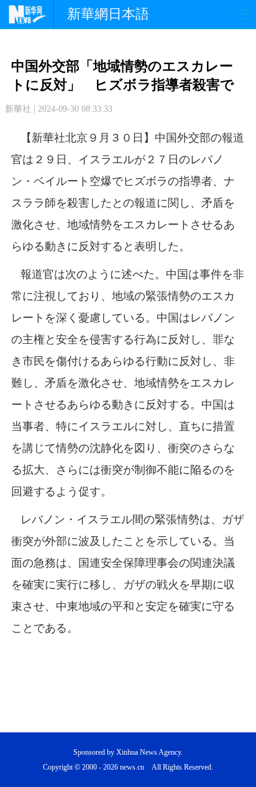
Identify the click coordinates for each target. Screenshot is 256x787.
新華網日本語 (108, 14)
